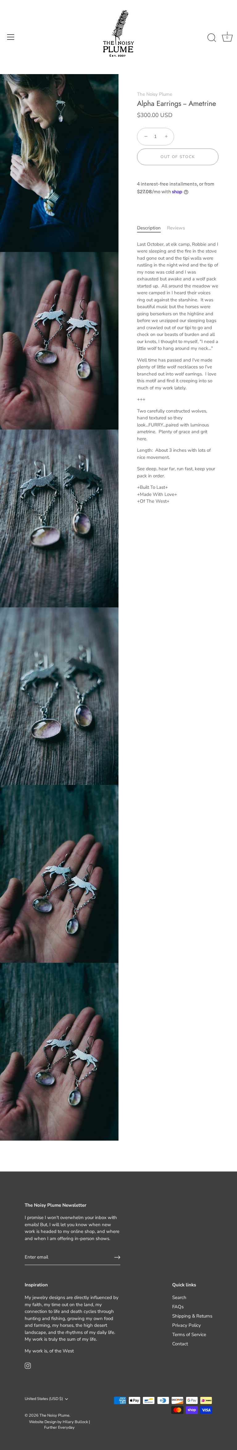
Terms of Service (189, 1334)
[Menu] (11, 37)
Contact (180, 1344)
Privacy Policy (186, 1325)
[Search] (211, 38)
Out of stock (177, 157)
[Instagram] (28, 1365)
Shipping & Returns (192, 1316)
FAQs (178, 1307)
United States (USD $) (44, 1399)
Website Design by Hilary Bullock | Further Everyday (59, 1424)
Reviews (176, 228)
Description (149, 228)
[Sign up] (117, 1257)
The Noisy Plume (154, 94)
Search (179, 1297)
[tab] (152, 228)
